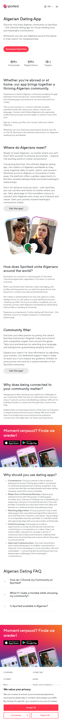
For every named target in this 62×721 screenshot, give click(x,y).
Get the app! (16, 208)
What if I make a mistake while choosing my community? (34, 594)
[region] (31, 703)
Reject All (44, 715)
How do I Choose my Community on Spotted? (31, 581)
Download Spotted (16, 49)
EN (49, 6)
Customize (16, 715)
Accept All (31, 707)
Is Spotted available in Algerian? (29, 606)
